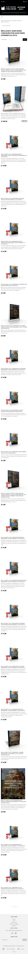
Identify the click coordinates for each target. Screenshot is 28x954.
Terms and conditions (14, 924)
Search (14, 919)
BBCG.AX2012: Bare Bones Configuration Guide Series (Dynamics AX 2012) (11, 21)
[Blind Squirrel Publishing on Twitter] (12, 933)
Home (2, 16)
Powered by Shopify (20, 945)
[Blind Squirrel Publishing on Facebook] (16, 933)
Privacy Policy (14, 922)
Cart (26, 1)
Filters (25, 39)
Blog (14, 920)
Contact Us (14, 925)
